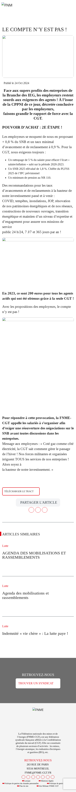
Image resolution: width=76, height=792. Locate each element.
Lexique (27, 781)
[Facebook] (23, 777)
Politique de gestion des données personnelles (22, 783)
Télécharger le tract (19, 491)
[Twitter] (28, 777)
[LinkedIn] (43, 777)
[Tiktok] (52, 777)
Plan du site (23, 786)
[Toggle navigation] (68, 9)
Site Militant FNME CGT (48, 786)
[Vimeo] (48, 777)
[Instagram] (38, 777)
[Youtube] (33, 777)
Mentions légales (47, 781)
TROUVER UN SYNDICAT (35, 683)
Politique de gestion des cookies (61, 783)
